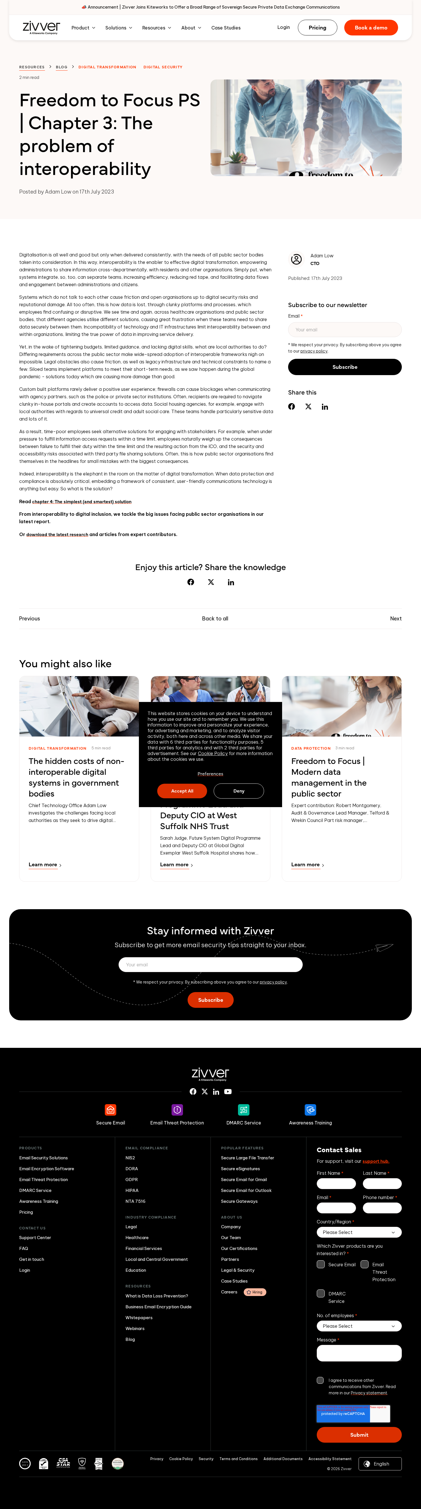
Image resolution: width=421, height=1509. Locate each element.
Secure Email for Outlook (246, 1190)
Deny (239, 790)
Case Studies (226, 28)
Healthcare (137, 1237)
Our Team (231, 1237)
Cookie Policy (213, 753)
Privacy (157, 1459)
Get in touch (31, 1259)
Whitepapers (139, 1317)
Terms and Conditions (238, 1459)
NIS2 (130, 1157)
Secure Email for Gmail (244, 1179)
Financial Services (143, 1248)
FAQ (23, 1248)
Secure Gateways (239, 1201)
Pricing (317, 27)
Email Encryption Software (46, 1168)
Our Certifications (239, 1248)
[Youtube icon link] (228, 1091)
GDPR (131, 1179)
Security (206, 1459)
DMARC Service (35, 1190)
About (188, 28)
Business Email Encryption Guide (158, 1306)
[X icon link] (205, 1091)
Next (396, 618)
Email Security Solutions (43, 1157)
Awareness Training (38, 1201)
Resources (153, 28)
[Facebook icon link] (193, 1091)
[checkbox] (359, 1283)
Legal (131, 1226)
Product (80, 28)
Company (231, 1226)
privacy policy (314, 351)
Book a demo (371, 27)
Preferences (210, 774)
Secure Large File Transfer (247, 1157)
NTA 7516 (135, 1201)
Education (135, 1270)
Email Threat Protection (43, 1179)
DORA (131, 1168)
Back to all (215, 618)
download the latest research (57, 534)
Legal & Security (238, 1270)
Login (284, 27)
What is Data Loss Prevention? (156, 1296)
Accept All (182, 790)
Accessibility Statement (330, 1459)
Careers (241, 1292)
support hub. (376, 1161)
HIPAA (132, 1190)
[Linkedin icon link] (216, 1092)
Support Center (35, 1237)
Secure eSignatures (240, 1168)
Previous (29, 618)
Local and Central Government (156, 1259)
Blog (62, 66)
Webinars (135, 1328)
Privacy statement (369, 1392)
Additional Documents (283, 1459)
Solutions (115, 28)
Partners (230, 1259)
